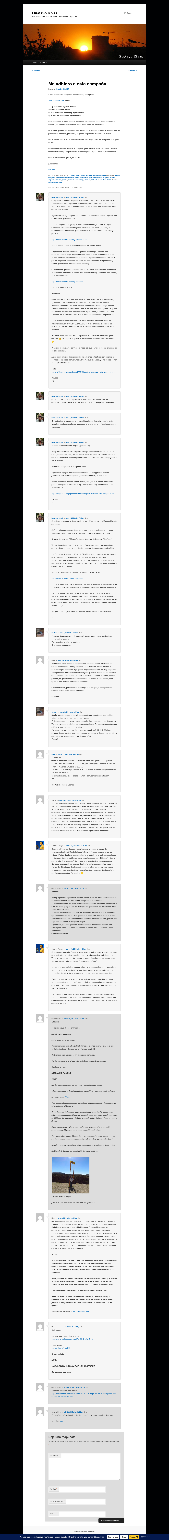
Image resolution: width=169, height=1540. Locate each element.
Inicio (34, 62)
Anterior (36, 70)
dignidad (59, 177)
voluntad (87, 180)
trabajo (80, 180)
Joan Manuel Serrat (56, 100)
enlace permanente (55, 182)
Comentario (55, 1455)
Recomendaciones (99, 175)
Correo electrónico (57, 1501)
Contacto (43, 62)
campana (51, 177)
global (77, 177)
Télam (67, 1097)
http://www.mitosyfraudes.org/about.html (67, 281)
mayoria (106, 177)
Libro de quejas (86, 175)
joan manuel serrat (95, 177)
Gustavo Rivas (45, 13)
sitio (76, 180)
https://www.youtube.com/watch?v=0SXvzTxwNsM (72, 1339)
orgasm (51, 180)
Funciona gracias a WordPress (84, 1531)
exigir (72, 177)
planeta (64, 180)
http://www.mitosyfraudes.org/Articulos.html (68, 239)
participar (58, 180)
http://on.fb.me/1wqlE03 (60, 1348)
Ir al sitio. (52, 169)
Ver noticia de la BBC (81, 1311)
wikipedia (94, 180)
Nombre (54, 1489)
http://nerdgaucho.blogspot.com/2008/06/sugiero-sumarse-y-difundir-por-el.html (83, 371)
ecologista (66, 177)
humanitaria (84, 177)
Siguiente (133, 70)
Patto (53, 754)
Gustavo (54, 633)
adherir (117, 175)
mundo (112, 177)
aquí (61, 1421)
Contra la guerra (74, 175)
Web (51, 1513)
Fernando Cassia (57, 197)
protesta (71, 180)
